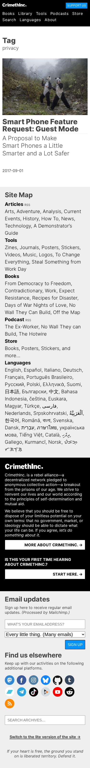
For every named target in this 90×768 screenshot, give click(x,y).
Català (52, 435)
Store (77, 13)
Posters (50, 247)
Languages (30, 19)
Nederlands (18, 413)
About (51, 19)
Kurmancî (35, 442)
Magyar (13, 406)
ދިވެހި (66, 435)
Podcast (14, 319)
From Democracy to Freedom (38, 283)
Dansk (12, 427)
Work (50, 291)
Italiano (52, 370)
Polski (33, 384)
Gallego (13, 442)
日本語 (12, 391)
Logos (46, 255)
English (13, 370)
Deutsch (72, 370)
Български (34, 391)
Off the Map (66, 312)
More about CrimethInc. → (53, 544)
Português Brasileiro (49, 377)
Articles (14, 204)
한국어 (12, 420)
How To (50, 218)
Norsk (54, 442)
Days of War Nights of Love (35, 305)
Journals (29, 247)
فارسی (49, 406)
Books (8, 13)
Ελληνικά (53, 384)
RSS (27, 205)
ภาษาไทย (47, 427)
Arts (9, 211)
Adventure (28, 211)
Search (9, 19)
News (67, 218)
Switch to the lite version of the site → (45, 736)
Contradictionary (23, 291)
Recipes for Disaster (54, 298)
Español (33, 370)
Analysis (52, 211)
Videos (12, 255)
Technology (18, 226)
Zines (11, 247)
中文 (54, 391)
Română (31, 420)
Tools (41, 13)
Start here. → (68, 574)
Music (29, 255)
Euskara (57, 399)
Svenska (62, 420)
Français (14, 377)
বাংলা (46, 420)
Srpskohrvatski (50, 413)
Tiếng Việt (30, 435)
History (31, 218)
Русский (14, 384)
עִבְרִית (27, 427)
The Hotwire (33, 334)
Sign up (75, 645)
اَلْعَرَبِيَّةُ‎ (76, 413)
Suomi (74, 384)
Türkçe (32, 406)
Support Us (76, 5)
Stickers (70, 247)
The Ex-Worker (21, 327)
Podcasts (59, 13)
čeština (37, 399)
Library (25, 13)
